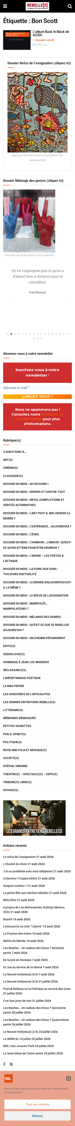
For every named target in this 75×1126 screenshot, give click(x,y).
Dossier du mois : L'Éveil (21, 534)
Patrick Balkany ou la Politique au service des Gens (37, 988)
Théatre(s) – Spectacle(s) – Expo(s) (30, 774)
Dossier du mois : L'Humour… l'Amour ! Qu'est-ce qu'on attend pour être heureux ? (37, 545)
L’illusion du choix (15, 864)
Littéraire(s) (13, 710)
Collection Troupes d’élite (20, 878)
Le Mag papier (13, 686)
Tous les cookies (38, 1104)
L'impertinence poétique (22, 678)
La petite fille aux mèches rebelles (26, 893)
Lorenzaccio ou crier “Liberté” (22, 926)
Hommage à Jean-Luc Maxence (26, 662)
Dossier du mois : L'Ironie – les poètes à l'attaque (33, 558)
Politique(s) (12, 742)
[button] (68, 1078)
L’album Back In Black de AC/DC (51, 33)
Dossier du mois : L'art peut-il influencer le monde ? (36, 515)
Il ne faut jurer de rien (17, 1000)
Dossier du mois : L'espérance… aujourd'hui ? (37, 526)
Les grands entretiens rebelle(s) (29, 702)
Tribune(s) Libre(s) (17, 782)
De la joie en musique (17, 960)
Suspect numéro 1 (15, 885)
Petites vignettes (17, 726)
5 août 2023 (41, 45)
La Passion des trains (17, 933)
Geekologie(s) (14, 654)
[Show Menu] (5, 6)
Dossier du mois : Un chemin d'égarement (34, 638)
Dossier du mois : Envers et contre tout (34, 491)
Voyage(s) (10, 790)
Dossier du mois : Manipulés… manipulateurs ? (25, 606)
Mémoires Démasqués (19, 718)
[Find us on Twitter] (11, 1064)
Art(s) (8, 459)
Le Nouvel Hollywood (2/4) (20, 1031)
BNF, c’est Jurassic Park (18, 1046)
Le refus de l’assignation (19, 857)
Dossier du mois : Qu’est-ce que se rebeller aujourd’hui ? (36, 627)
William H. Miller (45, 40)
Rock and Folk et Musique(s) (15, 34)
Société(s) (11, 758)
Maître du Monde (14, 941)
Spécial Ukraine (15, 766)
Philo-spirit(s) (14, 734)
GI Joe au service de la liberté (22, 967)
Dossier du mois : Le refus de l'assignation (35, 595)
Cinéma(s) (10, 467)
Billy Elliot (9, 900)
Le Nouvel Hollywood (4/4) (20, 974)
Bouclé (7, 919)
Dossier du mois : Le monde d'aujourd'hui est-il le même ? (37, 585)
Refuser (37, 1116)
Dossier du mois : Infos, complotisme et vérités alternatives (33, 502)
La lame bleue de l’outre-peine (23, 1053)
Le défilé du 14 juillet (17, 1039)
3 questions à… (14, 451)
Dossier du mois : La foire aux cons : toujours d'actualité (30, 571)
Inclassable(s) (14, 670)
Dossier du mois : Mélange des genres (32, 617)
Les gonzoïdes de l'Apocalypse (26, 694)
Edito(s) (9, 646)
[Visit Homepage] (37, 6)
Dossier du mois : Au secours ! (26, 484)
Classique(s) (13, 476)
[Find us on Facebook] (4, 1064)
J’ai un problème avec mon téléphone (28, 871)
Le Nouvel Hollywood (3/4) (20, 981)
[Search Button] (70, 6)
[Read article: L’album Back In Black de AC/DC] (17, 40)
